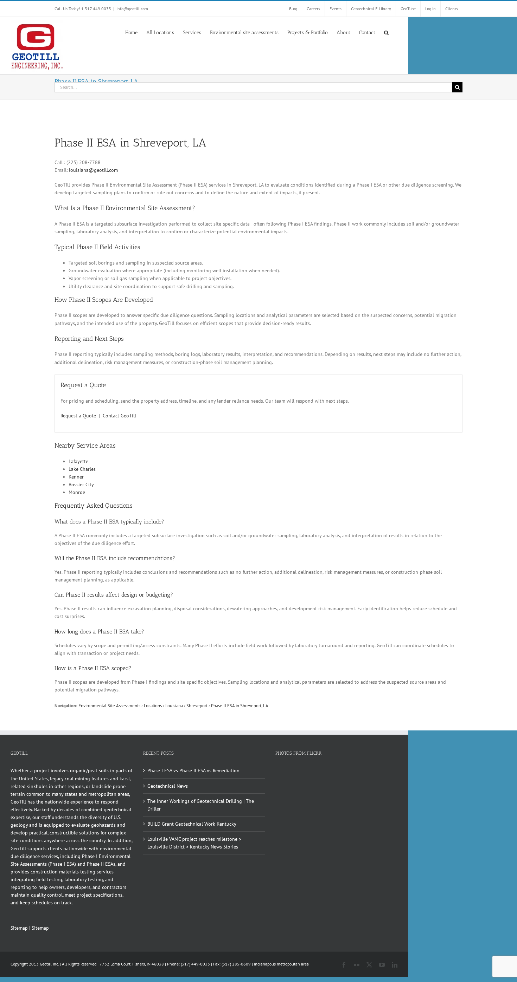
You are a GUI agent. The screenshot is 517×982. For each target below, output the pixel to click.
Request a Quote (78, 415)
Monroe (77, 492)
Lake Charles (82, 469)
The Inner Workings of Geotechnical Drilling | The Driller (200, 805)
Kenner (76, 477)
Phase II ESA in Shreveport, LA (239, 705)
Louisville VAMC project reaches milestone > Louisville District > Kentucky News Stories (194, 843)
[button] (386, 32)
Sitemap (19, 928)
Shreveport (197, 705)
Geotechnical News (167, 786)
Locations (153, 705)
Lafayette (78, 461)
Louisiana (174, 705)
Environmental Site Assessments (109, 705)
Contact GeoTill (119, 415)
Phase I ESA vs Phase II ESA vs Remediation (193, 770)
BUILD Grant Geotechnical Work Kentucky (191, 824)
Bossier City (81, 484)
